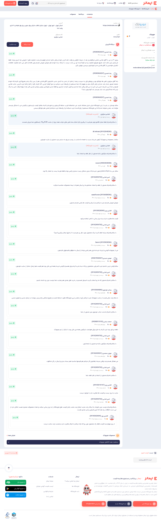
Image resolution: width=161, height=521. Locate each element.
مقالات (121, 3)
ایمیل (153, 65)
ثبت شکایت (12, 44)
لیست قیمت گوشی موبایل (44, 486)
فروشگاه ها (75, 486)
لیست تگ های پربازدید (145, 460)
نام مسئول (59, 35)
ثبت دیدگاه (27, 44)
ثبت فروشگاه (75, 491)
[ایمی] (87, 489)
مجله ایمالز (49, 481)
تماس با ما (49, 497)
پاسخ (10, 54)
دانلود (16, 477)
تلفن (118, 35)
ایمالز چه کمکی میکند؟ (72, 481)
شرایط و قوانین (48, 491)
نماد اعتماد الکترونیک (148, 58)
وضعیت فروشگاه (149, 43)
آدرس (61, 23)
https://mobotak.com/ (110, 25)
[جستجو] (33, 3)
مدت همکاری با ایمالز (148, 50)
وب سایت (116, 23)
